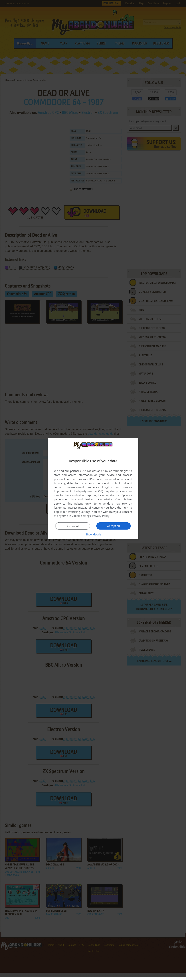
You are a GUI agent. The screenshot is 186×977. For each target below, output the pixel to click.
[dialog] (93, 488)
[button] (93, 534)
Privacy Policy (101, 515)
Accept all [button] (113, 526)
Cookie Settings (81, 515)
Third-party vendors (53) (87, 491)
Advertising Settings (78, 511)
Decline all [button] (72, 526)
